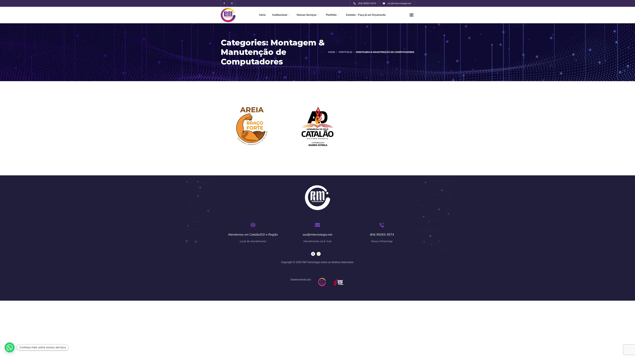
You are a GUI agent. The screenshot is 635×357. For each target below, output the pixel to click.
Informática (260, 142)
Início (262, 15)
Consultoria (242, 138)
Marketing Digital (243, 147)
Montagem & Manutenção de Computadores (253, 152)
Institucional (279, 15)
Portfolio (331, 15)
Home (331, 52)
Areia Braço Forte (251, 133)
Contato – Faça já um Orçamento (366, 15)
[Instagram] (232, 3)
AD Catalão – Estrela (318, 133)
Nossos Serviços (307, 15)
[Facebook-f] (224, 3)
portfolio (345, 52)
